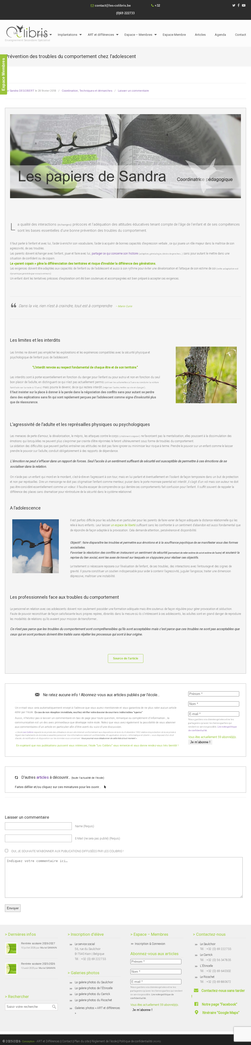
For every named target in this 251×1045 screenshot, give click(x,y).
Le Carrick (206, 955)
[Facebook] (238, 5)
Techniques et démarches (95, 90)
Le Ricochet (207, 977)
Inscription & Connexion (150, 944)
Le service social (85, 944)
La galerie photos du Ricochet (93, 1000)
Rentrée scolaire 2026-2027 (38, 943)
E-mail (97, 838)
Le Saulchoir (207, 944)
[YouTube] (243, 5)
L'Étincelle (206, 966)
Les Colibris (28, 732)
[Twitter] (233, 5)
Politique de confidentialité (140, 1041)
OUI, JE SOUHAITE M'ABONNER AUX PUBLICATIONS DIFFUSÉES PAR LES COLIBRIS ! (67, 851)
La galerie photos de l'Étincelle (94, 988)
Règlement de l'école (104, 1041)
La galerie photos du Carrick (92, 994)
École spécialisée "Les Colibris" (28, 31)
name (84, 826)
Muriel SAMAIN (48, 947)
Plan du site (81, 1041)
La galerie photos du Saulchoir (94, 982)
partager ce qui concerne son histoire (115, 253)
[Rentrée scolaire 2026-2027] (11, 948)
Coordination (70, 90)
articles (43, 777)
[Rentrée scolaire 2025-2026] (11, 969)
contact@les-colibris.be (113, 5)
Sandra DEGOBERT (22, 90)
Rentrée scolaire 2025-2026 (38, 963)
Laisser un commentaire (133, 90)
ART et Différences (48, 1041)
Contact (67, 1041)
